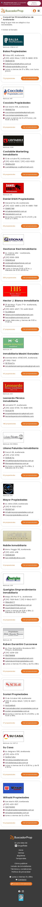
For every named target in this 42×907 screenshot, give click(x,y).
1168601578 (9, 61)
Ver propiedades (30, 78)
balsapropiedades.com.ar (16, 66)
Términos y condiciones (21, 869)
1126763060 (10, 807)
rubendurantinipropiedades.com (19, 661)
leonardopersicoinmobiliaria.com (19, 416)
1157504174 (10, 363)
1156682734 (10, 109)
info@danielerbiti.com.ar (16, 211)
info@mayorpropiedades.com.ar (19, 512)
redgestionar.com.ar (14, 266)
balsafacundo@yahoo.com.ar (18, 64)
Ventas (21, 853)
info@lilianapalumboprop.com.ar (19, 460)
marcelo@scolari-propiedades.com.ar (21, 708)
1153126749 (9, 509)
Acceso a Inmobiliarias (22, 884)
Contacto (22, 879)
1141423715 (9, 411)
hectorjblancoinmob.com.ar (17, 317)
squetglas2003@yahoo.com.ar (18, 605)
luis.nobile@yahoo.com (15, 558)
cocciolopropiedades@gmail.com (20, 112)
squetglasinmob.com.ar (15, 608)
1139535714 (9, 458)
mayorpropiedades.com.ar (16, 515)
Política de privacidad (21, 872)
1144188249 (10, 312)
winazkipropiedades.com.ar (17, 813)
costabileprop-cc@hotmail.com (19, 167)
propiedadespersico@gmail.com (19, 413)
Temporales (21, 858)
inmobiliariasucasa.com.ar (16, 763)
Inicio (21, 850)
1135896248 (10, 260)
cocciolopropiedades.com (16, 115)
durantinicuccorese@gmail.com (19, 658)
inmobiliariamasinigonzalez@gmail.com (22, 366)
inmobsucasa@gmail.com (16, 760)
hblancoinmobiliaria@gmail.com (19, 315)
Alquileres (21, 856)
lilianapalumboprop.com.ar (17, 463)
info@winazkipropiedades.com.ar (19, 810)
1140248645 (10, 705)
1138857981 (9, 208)
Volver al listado (9, 30)
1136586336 (10, 555)
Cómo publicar (21, 863)
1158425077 (10, 602)
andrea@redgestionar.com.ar (18, 263)
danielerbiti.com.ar (13, 214)
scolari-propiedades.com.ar (17, 711)
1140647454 (10, 757)
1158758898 (10, 655)
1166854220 (10, 164)
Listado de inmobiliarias (21, 866)
